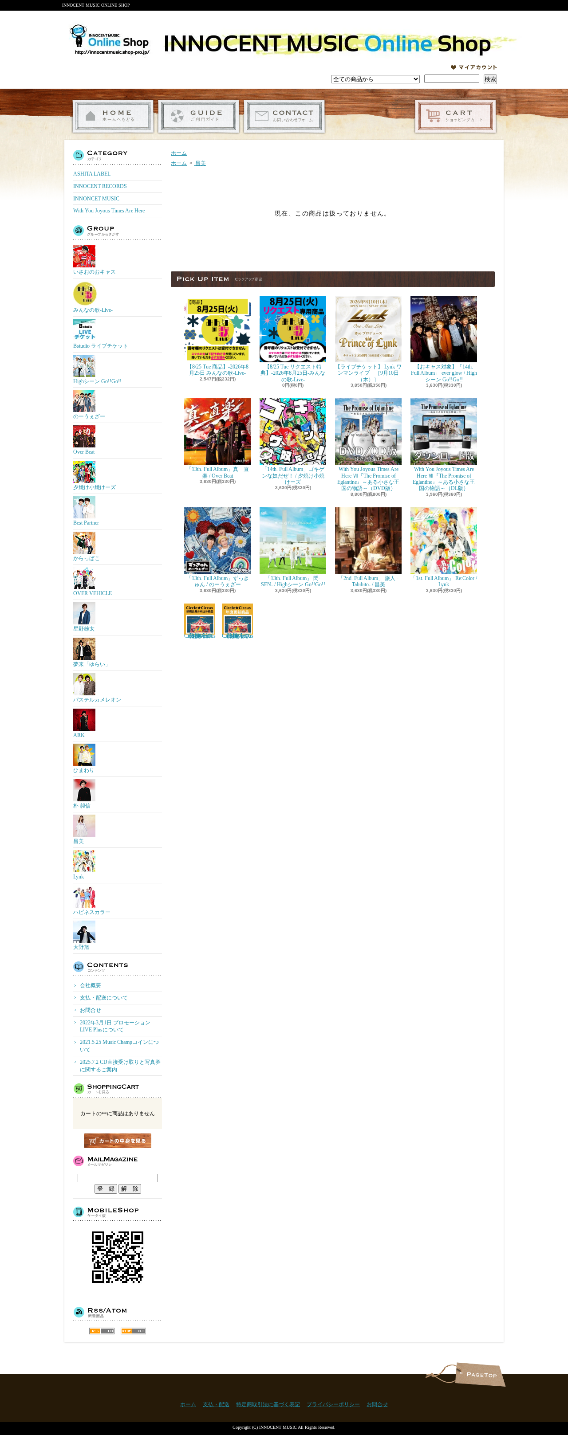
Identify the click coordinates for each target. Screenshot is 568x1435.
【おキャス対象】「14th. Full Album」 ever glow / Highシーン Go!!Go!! (444, 373)
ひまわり (84, 770)
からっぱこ (86, 558)
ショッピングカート (455, 116)
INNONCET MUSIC (96, 199)
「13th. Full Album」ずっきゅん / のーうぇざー (217, 581)
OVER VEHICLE (92, 593)
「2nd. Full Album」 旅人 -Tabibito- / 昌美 (368, 581)
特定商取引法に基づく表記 (268, 1404)
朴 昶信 (82, 806)
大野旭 (81, 947)
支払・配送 (216, 1404)
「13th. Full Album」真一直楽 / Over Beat (217, 472)
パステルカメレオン (97, 700)
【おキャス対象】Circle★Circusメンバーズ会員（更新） (237, 636)
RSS (101, 1331)
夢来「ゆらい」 (91, 664)
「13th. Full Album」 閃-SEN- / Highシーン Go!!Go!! (293, 581)
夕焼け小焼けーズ (94, 487)
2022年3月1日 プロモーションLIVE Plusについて (115, 1026)
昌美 (78, 841)
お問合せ (284, 116)
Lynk (78, 877)
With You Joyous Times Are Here (109, 211)
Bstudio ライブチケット (100, 346)
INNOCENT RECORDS (100, 186)
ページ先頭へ (480, 1374)
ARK (79, 735)
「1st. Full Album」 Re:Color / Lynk (443, 581)
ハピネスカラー (91, 912)
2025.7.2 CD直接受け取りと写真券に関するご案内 (120, 1066)
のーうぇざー (89, 416)
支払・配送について (198, 116)
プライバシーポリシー (333, 1404)
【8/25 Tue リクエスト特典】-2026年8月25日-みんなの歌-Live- (292, 373)
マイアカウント (474, 67)
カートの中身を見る (117, 1140)
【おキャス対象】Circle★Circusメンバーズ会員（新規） (200, 636)
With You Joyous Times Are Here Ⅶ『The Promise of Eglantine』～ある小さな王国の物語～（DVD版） (368, 478)
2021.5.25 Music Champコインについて (119, 1046)
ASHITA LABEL (91, 174)
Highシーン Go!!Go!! (97, 381)
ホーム (113, 116)
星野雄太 (84, 629)
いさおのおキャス (94, 272)
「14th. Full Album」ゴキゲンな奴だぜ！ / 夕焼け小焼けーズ (293, 475)
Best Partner (86, 523)
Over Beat (84, 452)
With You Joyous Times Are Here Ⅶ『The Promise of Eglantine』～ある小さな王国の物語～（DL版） (444, 478)
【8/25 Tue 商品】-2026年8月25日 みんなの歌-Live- (217, 370)
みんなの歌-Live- (93, 310)
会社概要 (90, 985)
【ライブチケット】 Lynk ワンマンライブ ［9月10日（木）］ (368, 373)
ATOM (133, 1331)
